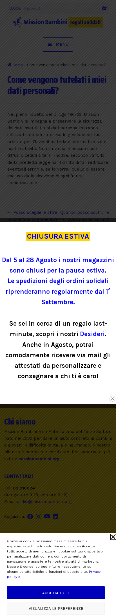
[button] (113, 537)
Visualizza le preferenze (56, 608)
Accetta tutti (56, 592)
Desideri (92, 334)
